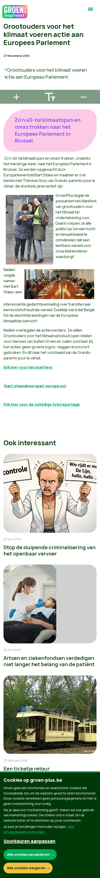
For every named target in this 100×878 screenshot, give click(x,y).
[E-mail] (7, 88)
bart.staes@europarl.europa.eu (35, 385)
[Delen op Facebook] (7, 61)
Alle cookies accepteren (28, 854)
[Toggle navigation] (90, 11)
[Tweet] (7, 74)
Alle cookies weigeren (26, 867)
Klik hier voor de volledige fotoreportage (41, 404)
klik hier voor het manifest (27, 367)
